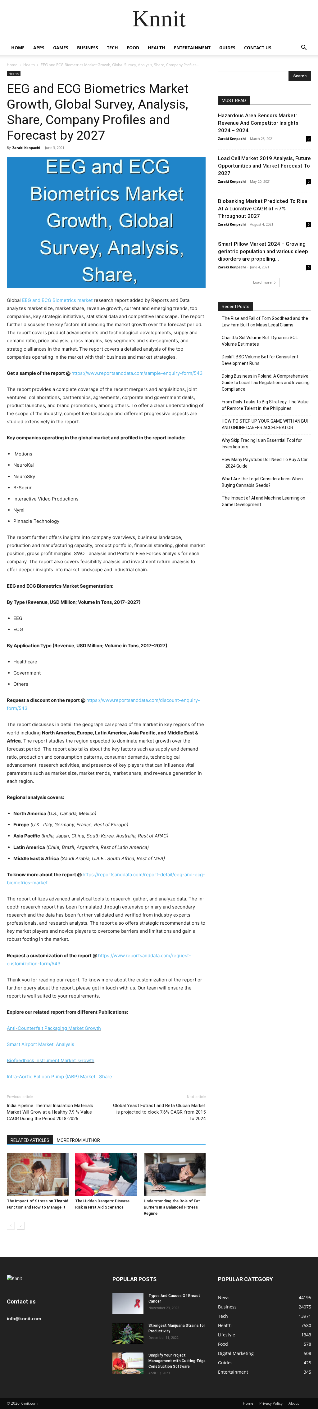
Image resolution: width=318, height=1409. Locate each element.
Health (156, 48)
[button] (303, 48)
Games (60, 48)
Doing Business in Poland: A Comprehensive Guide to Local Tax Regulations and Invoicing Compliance (266, 383)
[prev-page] (11, 1226)
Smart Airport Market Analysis (40, 1044)
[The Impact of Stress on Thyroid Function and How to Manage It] (38, 1174)
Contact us (257, 48)
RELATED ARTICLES (30, 1140)
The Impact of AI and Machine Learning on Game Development (263, 501)
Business (87, 48)
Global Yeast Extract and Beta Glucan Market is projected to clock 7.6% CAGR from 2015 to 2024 (159, 1112)
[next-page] (21, 1226)
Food (133, 48)
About (293, 1403)
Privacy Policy (271, 1403)
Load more (262, 282)
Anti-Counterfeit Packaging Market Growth (54, 1028)
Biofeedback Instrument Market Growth (50, 1060)
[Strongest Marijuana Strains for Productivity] (127, 1333)
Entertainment (192, 48)
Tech (112, 48)
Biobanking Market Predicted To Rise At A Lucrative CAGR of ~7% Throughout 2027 (262, 208)
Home (18, 48)
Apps (38, 48)
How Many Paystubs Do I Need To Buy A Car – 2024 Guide (265, 463)
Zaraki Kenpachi (26, 147)
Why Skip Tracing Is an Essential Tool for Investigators (262, 443)
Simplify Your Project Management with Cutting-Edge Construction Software (177, 1361)
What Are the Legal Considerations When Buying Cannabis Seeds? (262, 482)
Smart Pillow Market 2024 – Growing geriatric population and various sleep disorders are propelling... (263, 251)
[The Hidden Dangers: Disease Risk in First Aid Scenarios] (106, 1174)
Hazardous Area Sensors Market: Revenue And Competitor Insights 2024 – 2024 (258, 122)
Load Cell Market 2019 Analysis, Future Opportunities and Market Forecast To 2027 (264, 165)
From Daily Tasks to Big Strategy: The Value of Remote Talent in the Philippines (265, 405)
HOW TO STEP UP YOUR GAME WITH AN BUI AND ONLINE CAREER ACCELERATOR (265, 424)
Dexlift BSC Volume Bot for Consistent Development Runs (260, 360)
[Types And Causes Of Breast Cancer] (127, 1303)
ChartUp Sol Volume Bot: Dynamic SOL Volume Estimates (260, 341)
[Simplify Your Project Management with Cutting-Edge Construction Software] (127, 1363)
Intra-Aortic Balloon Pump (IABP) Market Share (59, 1076)
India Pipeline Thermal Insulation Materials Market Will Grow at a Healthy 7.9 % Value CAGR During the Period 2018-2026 (50, 1112)
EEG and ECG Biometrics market (57, 300)
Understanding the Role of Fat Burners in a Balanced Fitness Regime (172, 1207)
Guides (227, 48)
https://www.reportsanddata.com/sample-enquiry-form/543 (137, 373)
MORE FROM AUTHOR (78, 1140)
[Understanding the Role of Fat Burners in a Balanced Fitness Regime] (175, 1174)
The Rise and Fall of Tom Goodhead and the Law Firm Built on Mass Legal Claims (265, 321)
